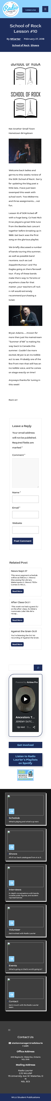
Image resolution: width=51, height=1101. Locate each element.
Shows (35, 45)
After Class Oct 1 (20, 602)
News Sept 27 (19, 571)
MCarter (15, 38)
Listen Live (31, 10)
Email (16, 507)
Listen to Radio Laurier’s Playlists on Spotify (25, 760)
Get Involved (25, 745)
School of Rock (21, 45)
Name (16, 492)
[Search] (38, 668)
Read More (17, 591)
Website (17, 523)
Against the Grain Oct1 (24, 631)
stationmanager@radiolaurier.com (27, 1044)
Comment (18, 455)
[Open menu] (45, 9)
